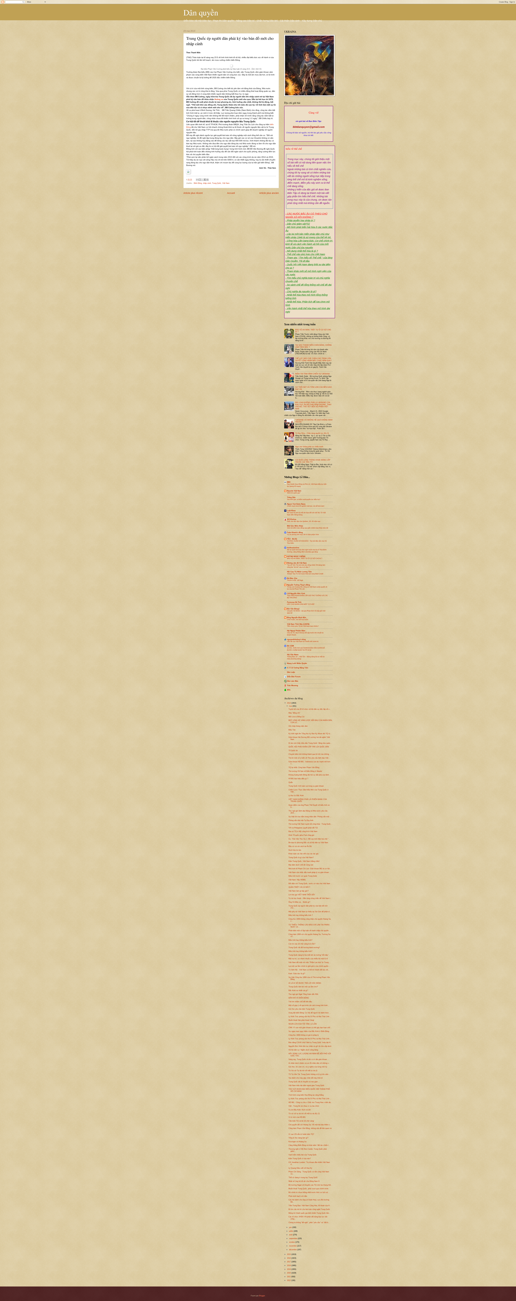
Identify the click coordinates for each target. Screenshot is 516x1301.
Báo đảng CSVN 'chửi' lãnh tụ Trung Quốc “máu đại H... (310, 1042)
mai (290, 706)
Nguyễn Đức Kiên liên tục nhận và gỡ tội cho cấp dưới (310, 1046)
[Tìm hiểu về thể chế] (309, 152)
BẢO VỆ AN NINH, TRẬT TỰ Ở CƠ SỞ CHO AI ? (304, 558)
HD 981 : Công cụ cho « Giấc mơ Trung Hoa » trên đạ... (310, 1102)
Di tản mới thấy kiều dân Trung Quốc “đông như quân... (310, 743)
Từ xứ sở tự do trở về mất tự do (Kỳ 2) (304, 1114)
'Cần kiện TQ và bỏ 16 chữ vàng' (301, 1121)
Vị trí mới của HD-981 (297, 1117)
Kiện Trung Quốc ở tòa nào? (300, 1159)
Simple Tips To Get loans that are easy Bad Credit (305, 574)
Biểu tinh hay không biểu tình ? (301, 915)
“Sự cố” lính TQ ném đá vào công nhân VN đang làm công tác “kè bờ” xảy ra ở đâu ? (306, 566)
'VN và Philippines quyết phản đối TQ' (303, 828)
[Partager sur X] (202, 179)
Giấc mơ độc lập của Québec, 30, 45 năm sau (303, 521)
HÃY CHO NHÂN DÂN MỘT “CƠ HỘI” (301, 604)
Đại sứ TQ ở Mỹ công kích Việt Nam (303, 831)
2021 (289, 1277)
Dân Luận (291, 672)
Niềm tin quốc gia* (293, 493)
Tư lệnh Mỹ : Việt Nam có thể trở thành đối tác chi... (309, 970)
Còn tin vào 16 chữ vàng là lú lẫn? (302, 944)
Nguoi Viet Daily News (296, 504)
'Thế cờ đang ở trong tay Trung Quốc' (303, 1177)
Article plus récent (193, 193)
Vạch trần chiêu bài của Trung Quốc (303, 1155)
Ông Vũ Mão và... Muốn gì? (299, 902)
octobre (292, 1242)
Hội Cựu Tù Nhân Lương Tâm (299, 572)
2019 (289, 1269)
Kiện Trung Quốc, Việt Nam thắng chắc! (304, 861)
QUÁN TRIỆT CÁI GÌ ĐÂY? (299, 887)
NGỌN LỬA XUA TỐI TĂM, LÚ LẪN (303, 1024)
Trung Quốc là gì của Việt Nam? (301, 857)
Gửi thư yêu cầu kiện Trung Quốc (302, 1009)
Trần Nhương (292, 685)
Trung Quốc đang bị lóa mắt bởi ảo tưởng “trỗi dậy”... (309, 955)
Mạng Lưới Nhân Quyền (297, 663)
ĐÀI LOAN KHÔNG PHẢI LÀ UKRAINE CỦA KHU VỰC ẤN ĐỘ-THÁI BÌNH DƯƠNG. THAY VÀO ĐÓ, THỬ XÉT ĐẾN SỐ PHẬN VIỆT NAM (313, 405)
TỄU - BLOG (292, 539)
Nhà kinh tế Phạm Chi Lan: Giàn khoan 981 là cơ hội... (310, 869)
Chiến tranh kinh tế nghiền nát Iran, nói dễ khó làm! (305, 506)
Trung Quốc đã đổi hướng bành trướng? (304, 947)
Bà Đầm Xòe (292, 578)
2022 (289, 1280)
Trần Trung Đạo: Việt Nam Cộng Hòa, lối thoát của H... (310, 1206)
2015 (289, 1254)
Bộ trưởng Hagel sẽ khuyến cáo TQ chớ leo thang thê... (310, 1185)
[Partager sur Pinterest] (207, 179)
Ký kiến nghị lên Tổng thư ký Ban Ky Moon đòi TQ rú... (310, 734)
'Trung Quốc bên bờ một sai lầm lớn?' (303, 987)
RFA (288, 690)
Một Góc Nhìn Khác (295, 526)
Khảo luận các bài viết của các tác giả (303, 854)
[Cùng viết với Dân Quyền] (308, 118)
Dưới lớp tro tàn (295, 850)
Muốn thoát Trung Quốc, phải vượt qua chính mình (308, 1189)
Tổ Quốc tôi (293, 751)
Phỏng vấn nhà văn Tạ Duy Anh (301, 820)
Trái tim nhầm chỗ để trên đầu (300, 1002)
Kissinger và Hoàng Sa (297, 1142)
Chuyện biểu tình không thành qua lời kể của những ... (310, 754)
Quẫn (291, 782)
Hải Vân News (292, 655)
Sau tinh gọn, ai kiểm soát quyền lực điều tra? (303, 499)
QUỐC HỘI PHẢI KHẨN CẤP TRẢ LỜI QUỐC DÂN (309, 747)
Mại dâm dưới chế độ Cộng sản (301, 865)
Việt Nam (226, 183)
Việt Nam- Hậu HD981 (297, 880)
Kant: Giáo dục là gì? (297, 974)
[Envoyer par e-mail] (197, 179)
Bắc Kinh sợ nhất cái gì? (298, 990)
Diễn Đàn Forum (294, 677)
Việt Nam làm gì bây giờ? (299, 891)
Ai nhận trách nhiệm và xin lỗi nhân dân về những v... (309, 1063)
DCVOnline (291, 519)
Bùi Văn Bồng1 (293, 609)
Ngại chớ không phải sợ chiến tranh (309, 447)
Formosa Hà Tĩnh (294, 602)
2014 (289, 703)
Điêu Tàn (292, 730)
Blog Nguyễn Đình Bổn (296, 618)
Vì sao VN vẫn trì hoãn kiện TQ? (301, 1134)
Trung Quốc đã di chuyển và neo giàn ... (304, 1082)
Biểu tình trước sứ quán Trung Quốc (303, 876)
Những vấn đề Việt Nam (297, 563)
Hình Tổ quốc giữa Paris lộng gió (301, 835)
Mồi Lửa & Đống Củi (296, 717)
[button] (231, 172)
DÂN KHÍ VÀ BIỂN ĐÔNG (299, 998)
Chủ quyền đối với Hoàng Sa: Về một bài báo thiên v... (310, 1125)
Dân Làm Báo (292, 681)
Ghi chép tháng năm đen (298, 726)
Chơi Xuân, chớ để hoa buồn (297, 620)
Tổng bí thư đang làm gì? (298, 1138)
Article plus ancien (269, 193)
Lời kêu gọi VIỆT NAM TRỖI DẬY (302, 895)
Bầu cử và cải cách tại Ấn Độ (300, 846)
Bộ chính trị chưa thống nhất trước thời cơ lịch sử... (309, 1192)
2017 (289, 1262)
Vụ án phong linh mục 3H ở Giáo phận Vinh (303, 535)
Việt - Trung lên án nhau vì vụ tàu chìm (304, 1106)
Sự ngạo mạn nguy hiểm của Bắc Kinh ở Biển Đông (309, 1031)
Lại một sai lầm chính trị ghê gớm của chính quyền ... (309, 966)
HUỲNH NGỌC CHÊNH (296, 556)
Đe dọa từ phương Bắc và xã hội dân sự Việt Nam (308, 843)
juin (290, 1227)
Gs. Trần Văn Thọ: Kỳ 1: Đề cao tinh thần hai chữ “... (309, 839)
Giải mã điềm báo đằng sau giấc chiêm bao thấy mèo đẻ (307, 528)
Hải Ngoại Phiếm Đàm (296, 631)
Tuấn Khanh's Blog (295, 532)
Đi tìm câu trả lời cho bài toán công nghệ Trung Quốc (309, 1209)
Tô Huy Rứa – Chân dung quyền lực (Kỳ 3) (312, 433)
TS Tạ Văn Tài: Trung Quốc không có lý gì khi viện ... (309, 1074)
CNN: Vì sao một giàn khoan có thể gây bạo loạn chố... (310, 1028)
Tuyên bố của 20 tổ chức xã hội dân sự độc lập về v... (310, 709)
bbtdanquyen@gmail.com (309, 126)
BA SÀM (290, 646)
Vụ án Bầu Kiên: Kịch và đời (300, 1110)
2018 (289, 1265)
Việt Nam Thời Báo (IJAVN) (298, 624)
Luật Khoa (291, 511)
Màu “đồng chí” (294, 713)
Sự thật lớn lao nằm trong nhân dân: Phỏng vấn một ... (310, 817)
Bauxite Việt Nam (294, 491)
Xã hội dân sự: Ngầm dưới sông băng (303, 1050)
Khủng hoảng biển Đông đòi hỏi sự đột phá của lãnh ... (310, 775)
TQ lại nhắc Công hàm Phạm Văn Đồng (304, 767)
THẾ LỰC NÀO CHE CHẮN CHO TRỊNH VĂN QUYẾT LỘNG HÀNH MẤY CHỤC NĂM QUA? (313, 359)
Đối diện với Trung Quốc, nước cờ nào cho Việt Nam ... (310, 884)
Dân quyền (200, 12)
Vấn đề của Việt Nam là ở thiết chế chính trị (302, 641)
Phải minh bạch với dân (298, 1196)
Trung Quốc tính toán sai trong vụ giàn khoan (306, 786)
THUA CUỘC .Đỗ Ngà (295, 580)
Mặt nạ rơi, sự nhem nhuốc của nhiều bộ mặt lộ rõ (308, 959)
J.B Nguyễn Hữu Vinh (296, 593)
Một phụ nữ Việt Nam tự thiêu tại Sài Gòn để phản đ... (310, 912)
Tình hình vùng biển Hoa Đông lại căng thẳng (306, 1095)
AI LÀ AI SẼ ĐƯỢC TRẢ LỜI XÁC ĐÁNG (305, 983)
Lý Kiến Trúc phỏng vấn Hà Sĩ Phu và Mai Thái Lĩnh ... (310, 1017)
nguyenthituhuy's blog (296, 639)
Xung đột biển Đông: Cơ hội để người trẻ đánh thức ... (310, 1013)
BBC (289, 482)
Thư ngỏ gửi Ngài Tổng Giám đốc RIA (303, 994)
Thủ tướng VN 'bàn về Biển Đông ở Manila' (305, 771)
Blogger (262, 1296)
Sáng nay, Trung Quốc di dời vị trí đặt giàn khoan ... (309, 1059)
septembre (293, 1238)
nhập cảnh (207, 183)
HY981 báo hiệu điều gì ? (298, 779)
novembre (293, 1246)
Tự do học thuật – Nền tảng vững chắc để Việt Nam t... (310, 898)
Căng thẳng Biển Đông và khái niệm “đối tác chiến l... (309, 1145)
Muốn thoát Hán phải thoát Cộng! (301, 1020)
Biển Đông (198, 183)
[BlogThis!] (199, 179)
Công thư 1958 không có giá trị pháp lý (304, 1035)
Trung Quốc (216, 183)
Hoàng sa (219, 99)
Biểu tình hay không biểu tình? (300, 940)
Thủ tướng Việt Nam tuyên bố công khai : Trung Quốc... (310, 824)
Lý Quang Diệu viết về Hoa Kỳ (300, 1168)
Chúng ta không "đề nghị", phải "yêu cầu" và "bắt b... (309, 1222)
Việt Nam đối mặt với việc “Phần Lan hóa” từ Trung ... (310, 962)
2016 (289, 1258)
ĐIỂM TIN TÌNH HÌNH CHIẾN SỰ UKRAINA (312, 374)
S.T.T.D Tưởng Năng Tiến (297, 668)
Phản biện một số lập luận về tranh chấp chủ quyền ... (310, 931)
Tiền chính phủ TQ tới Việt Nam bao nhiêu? (303, 626)
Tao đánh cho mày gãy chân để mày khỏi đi (305, 1078)
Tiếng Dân (291, 497)
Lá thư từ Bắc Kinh (296, 796)
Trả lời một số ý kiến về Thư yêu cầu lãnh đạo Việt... (309, 758)
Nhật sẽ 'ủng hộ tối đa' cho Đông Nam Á (304, 1181)
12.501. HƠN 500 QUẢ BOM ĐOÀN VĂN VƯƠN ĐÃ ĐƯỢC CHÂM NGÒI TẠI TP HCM (306, 649)
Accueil (231, 193)
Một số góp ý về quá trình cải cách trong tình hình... (309, 1005)
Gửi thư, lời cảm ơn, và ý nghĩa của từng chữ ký (308, 1067)
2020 (289, 1273)
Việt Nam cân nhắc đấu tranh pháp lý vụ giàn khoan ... (310, 872)
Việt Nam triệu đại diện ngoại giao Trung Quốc (306, 1085)
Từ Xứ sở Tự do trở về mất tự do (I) (303, 1071)
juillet (291, 1231)
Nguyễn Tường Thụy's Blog (298, 585)
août (291, 1235)
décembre (293, 1250)
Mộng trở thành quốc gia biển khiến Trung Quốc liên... (310, 1213)
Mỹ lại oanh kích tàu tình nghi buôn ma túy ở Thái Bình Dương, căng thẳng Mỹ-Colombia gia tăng (307, 551)
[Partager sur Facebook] (205, 179)
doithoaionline (293, 548)
